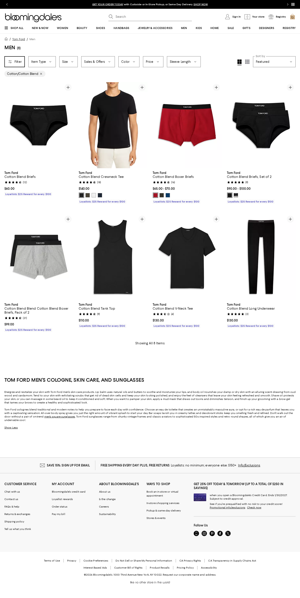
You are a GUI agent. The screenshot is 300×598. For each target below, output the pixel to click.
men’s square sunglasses (59, 416)
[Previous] (84, 125)
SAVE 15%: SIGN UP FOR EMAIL (68, 465)
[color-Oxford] (236, 195)
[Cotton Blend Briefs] (38, 125)
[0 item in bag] (292, 16)
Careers (104, 506)
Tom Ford (18, 39)
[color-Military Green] (87, 195)
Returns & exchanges (17, 514)
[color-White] (94, 195)
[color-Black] (81, 195)
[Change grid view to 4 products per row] (239, 62)
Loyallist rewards (62, 499)
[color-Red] (155, 195)
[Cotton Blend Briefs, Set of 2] (261, 125)
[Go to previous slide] (7, 4)
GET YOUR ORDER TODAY (107, 4)
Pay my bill (58, 514)
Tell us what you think (17, 529)
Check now (254, 507)
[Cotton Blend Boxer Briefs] (187, 125)
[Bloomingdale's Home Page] (33, 17)
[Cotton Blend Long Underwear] (261, 257)
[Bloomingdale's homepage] (7, 39)
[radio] (81, 195)
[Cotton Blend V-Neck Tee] (187, 257)
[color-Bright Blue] (168, 195)
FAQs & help (11, 506)
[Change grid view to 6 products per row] (247, 62)
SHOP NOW (200, 4)
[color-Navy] (100, 195)
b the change (107, 499)
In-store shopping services (163, 503)
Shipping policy (14, 521)
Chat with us (12, 491)
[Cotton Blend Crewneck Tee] (113, 125)
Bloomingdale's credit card (69, 491)
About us (104, 491)
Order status (59, 506)
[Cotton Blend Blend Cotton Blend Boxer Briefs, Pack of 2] (38, 257)
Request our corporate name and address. (189, 574)
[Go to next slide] (287, 4)
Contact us (11, 499)
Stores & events (156, 518)
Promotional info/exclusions (227, 507)
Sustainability (107, 514)
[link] (38, 183)
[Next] (142, 125)
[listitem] (150, 4)
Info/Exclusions (249, 465)
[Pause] (293, 4)
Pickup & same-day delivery (163, 510)
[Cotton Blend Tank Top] (113, 257)
